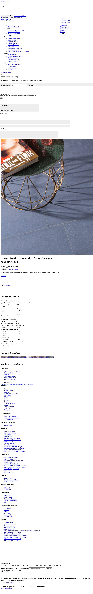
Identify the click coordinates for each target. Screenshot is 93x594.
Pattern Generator (13, 41)
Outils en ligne (12, 40)
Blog (9, 35)
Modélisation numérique (15, 48)
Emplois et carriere (13, 61)
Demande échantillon (6, 16)
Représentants (12, 66)
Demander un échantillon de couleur (18, 51)
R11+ (5, 105)
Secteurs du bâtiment (14, 32)
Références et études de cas (16, 30)
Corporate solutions (13, 59)
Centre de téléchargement (15, 38)
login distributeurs (6, 72)
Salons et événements (14, 33)
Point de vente (12, 68)
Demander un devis (13, 50)
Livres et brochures (13, 45)
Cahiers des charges (13, 43)
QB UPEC (11, 46)
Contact (10, 69)
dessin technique (7, 285)
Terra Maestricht (13, 269)
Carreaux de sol (65, 22)
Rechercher (31, 85)
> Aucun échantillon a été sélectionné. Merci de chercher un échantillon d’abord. (13, 17)
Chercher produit (66, 20)
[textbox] (9, 77)
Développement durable (15, 56)
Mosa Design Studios (14, 64)
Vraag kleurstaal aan (6, 588)
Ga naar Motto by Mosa (7, 582)
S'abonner (48, 568)
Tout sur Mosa (12, 54)
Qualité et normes (13, 58)
